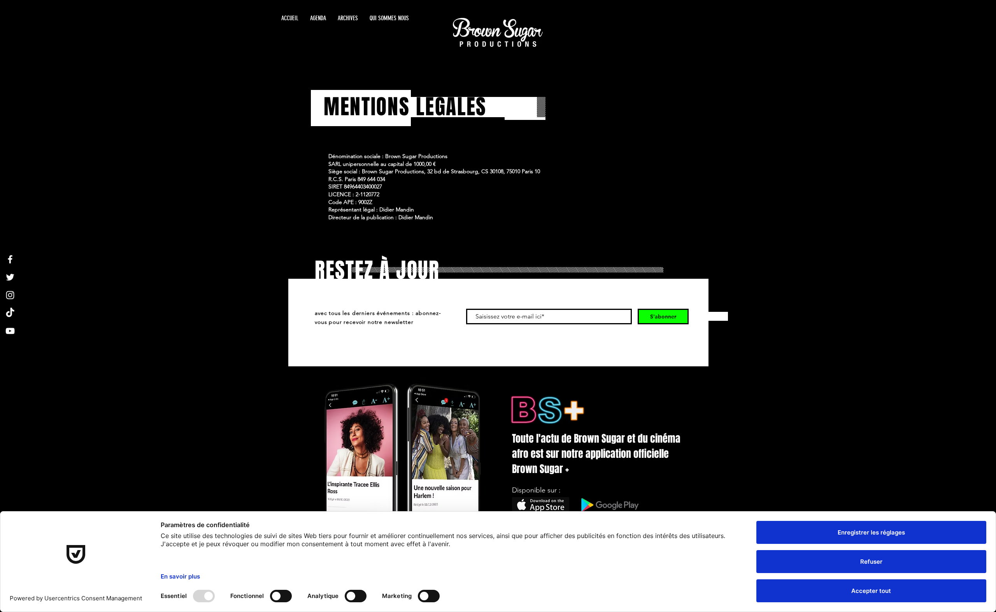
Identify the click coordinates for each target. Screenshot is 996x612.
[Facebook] (10, 259)
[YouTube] (10, 330)
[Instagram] (10, 295)
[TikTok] (10, 313)
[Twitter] (10, 277)
